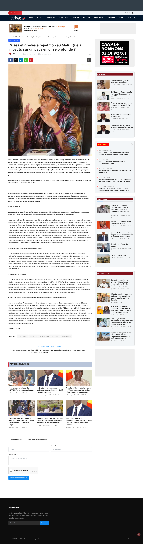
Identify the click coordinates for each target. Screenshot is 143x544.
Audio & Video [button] (63, 18)
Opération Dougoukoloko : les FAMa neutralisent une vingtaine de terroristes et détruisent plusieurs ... (121, 336)
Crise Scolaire (33, 336)
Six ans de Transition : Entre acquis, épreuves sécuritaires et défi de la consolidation (122, 235)
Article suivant (56, 347)
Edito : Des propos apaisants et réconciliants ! (121, 115)
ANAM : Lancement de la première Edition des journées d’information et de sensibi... (29, 351)
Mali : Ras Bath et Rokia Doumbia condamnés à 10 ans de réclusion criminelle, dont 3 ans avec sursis (121, 309)
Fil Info (31, 18)
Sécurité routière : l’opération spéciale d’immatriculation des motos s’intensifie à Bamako (121, 297)
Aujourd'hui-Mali (115, 215)
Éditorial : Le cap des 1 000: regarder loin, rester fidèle (121, 104)
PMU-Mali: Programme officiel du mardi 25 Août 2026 (115, 171)
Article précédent (43, 347)
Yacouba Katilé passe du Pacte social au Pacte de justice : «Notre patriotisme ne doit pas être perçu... (21, 421)
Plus (129, 18)
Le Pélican (114, 85)
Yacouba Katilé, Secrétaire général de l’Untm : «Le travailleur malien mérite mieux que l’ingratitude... (78, 390)
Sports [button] (121, 18)
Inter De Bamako (115, 107)
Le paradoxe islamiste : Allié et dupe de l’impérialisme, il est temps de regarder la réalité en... (114, 190)
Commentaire (13, 454)
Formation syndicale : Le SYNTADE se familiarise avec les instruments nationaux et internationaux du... (50, 420)
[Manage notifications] (138, 534)
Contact (127, 13)
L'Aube (113, 257)
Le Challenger (69, 395)
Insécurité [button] (111, 18)
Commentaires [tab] (16, 440)
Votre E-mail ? (55, 446)
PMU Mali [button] (40, 18)
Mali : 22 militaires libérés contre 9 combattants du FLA (112, 162)
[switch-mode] (133, 13)
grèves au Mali (22, 336)
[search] (135, 18)
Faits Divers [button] (51, 18)
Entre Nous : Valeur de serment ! (119, 245)
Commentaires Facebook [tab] (37, 440)
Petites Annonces (15, 13)
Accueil (10, 37)
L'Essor (113, 98)
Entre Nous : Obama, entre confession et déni (121, 223)
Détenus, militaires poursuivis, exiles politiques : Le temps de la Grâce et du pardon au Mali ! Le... (122, 322)
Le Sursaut (40, 395)
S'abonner (44, 523)
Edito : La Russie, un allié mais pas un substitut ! (120, 82)
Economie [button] (86, 18)
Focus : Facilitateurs (118, 255)
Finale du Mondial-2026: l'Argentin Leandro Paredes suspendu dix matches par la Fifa (115, 180)
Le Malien (11, 393)
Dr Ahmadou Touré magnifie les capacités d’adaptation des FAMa (121, 94)
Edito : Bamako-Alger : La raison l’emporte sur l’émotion (122, 127)
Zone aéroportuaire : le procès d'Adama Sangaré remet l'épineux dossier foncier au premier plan (120, 283)
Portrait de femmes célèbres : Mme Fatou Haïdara (68, 350)
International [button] (99, 18)
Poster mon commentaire (18, 478)
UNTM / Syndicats (19, 37)
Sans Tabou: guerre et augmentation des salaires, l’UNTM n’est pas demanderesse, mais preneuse (79, 421)
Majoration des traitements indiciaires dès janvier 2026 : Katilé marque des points (50, 390)
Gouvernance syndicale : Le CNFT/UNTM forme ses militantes (21, 389)
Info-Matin (69, 427)
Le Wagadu (114, 288)
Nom (10, 446)
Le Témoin (11, 427)
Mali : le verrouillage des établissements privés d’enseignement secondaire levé (114, 153)
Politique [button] (75, 18)
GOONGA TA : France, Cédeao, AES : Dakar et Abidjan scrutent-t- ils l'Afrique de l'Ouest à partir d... (121, 209)
